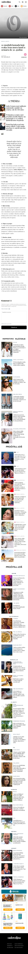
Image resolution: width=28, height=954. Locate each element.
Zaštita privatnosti (19, 945)
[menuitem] (22, 2)
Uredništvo (9, 945)
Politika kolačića (19, 947)
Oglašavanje (10, 947)
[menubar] (22, 2)
